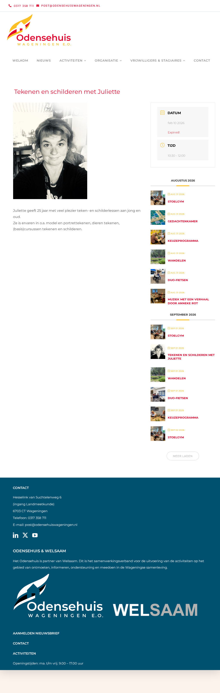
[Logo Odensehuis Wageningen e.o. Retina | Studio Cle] (39, 16)
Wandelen (177, 260)
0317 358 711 (37, 518)
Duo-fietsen (178, 280)
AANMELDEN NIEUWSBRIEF (36, 633)
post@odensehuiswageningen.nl (51, 525)
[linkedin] (15, 535)
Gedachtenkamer (183, 221)
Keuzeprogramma (183, 240)
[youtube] (35, 535)
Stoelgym (176, 201)
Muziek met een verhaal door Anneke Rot (188, 301)
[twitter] (25, 535)
